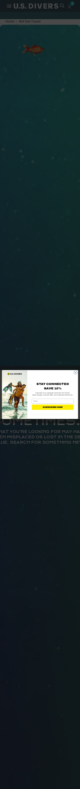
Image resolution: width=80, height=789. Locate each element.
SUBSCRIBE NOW (53, 407)
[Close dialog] (75, 372)
